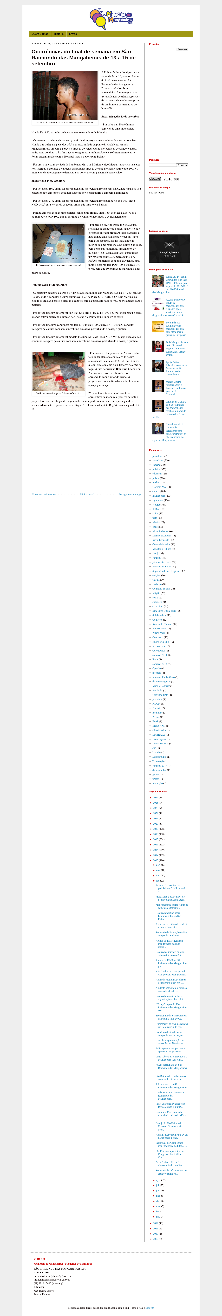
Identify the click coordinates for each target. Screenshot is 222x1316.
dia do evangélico (161, 681)
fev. (158, 1211)
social (155, 597)
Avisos (155, 717)
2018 (156, 834)
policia (155, 478)
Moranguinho (159, 756)
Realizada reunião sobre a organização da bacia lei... (170, 997)
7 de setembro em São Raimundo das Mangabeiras (171, 1085)
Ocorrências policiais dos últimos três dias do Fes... (170, 1163)
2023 (156, 807)
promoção (157, 783)
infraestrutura (159, 628)
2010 (156, 1233)
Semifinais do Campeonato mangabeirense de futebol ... (171, 1144)
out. (158, 875)
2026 (156, 797)
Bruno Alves (158, 725)
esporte (156, 504)
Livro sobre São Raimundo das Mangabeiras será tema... (172, 1058)
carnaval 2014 (159, 655)
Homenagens (159, 739)
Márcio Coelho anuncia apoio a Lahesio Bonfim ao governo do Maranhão (176, 388)
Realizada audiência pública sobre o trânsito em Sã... (170, 953)
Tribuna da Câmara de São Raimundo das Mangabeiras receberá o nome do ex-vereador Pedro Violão (169, 409)
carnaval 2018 (159, 663)
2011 (156, 1228)
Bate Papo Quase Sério (164, 610)
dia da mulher (159, 770)
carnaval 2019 (159, 765)
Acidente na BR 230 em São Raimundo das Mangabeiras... (170, 1095)
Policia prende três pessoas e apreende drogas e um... (170, 1050)
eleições (156, 575)
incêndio (156, 672)
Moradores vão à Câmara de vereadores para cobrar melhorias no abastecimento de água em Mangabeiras (169, 432)
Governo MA (159, 486)
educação (157, 473)
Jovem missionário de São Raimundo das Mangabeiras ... (171, 1067)
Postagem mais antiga (130, 494)
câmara (156, 464)
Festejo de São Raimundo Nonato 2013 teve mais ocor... (169, 1126)
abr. (158, 1201)
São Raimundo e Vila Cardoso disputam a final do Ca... (171, 1017)
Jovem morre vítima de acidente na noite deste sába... (172, 925)
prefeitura (157, 456)
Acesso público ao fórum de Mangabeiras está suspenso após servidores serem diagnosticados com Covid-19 (168, 307)
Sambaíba (157, 690)
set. (158, 880)
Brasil (155, 721)
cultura (155, 491)
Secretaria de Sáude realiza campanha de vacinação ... (170, 1033)
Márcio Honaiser (161, 685)
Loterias (156, 752)
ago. (158, 1180)
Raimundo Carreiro (162, 624)
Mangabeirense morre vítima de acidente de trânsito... (172, 906)
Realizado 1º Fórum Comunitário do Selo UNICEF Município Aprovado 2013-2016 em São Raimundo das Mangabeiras (170, 284)
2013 (156, 860)
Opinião (156, 668)
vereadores (157, 460)
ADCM (156, 703)
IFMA (155, 509)
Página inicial (87, 494)
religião (156, 593)
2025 (156, 802)
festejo (155, 553)
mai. (158, 1195)
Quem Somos (40, 34)
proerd (155, 778)
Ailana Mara (158, 632)
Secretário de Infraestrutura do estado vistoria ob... (171, 1172)
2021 (156, 818)
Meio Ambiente (160, 531)
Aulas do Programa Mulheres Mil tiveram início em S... (171, 981)
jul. (158, 1185)
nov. (158, 870)
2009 (156, 1239)
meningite (157, 712)
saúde (155, 513)
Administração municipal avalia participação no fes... (172, 1136)
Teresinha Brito (160, 694)
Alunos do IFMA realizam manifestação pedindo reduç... (169, 943)
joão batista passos (161, 562)
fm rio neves (158, 646)
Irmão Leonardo (160, 539)
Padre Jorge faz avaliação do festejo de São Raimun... (170, 1105)
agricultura (157, 500)
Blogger (149, 1307)
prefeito (156, 482)
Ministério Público (161, 548)
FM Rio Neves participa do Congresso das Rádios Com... (169, 1154)
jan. (158, 1216)
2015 (156, 849)
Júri (154, 747)
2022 (156, 813)
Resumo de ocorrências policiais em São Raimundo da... (171, 888)
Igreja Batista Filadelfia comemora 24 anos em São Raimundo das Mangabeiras (176, 368)
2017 (156, 839)
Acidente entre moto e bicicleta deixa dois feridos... (171, 989)
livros (155, 659)
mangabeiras (158, 495)
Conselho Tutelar (161, 588)
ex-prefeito (157, 606)
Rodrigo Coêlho (160, 641)
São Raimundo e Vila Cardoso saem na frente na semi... (171, 1077)
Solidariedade (159, 615)
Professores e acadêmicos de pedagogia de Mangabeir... (170, 898)
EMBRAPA (158, 734)
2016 (156, 844)
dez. (158, 864)
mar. (158, 1206)
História (59, 34)
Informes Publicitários (163, 677)
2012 (156, 1223)
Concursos (157, 637)
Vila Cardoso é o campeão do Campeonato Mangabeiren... (171, 973)
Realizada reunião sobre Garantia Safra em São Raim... (168, 916)
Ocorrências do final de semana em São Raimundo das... (172, 1025)
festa (154, 517)
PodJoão (156, 708)
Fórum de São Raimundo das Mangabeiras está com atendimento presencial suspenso (176, 329)
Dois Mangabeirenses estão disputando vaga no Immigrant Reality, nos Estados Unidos (177, 348)
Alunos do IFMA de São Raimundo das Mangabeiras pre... (171, 963)
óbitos (155, 526)
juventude (157, 699)
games (155, 774)
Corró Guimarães (161, 544)
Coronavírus (158, 650)
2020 (156, 823)
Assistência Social (161, 566)
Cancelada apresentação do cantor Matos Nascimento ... (171, 1041)
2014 (156, 855)
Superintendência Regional (166, 571)
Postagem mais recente (44, 494)
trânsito (156, 522)
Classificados (159, 730)
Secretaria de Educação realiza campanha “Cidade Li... (171, 934)
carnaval (156, 557)
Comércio (157, 619)
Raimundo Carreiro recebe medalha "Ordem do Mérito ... (171, 1115)
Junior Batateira (160, 743)
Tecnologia (158, 761)
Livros (73, 34)
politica (156, 469)
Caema (156, 579)
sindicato (157, 584)
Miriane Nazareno (161, 535)
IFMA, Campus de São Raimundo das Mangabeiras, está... (171, 1007)
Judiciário (157, 601)
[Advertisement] (87, 464)
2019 (156, 828)
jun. (158, 1190)
